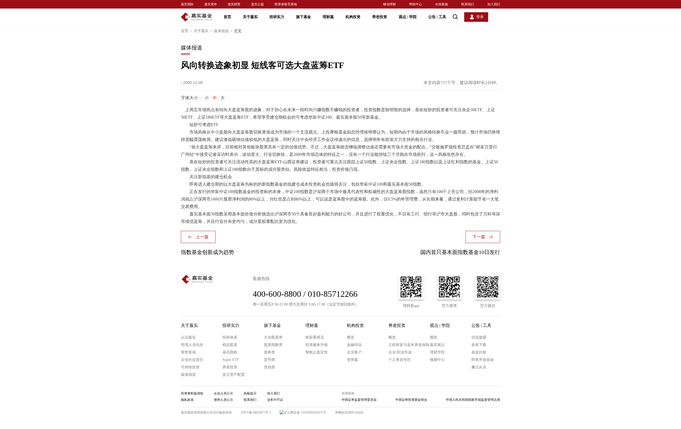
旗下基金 (303, 17)
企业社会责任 (192, 360)
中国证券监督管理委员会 (359, 400)
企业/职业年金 (400, 352)
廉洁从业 (478, 367)
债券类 (269, 352)
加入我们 (493, 4)
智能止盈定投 (316, 352)
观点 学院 (408, 17)
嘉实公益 (257, 4)
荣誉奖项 (188, 352)
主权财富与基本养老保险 (408, 345)
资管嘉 (352, 360)
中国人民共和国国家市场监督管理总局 (473, 400)
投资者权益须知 (192, 393)
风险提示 (250, 393)
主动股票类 (273, 337)
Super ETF (230, 360)
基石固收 (229, 352)
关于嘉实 (250, 17)
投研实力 (276, 17)
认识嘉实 (188, 337)
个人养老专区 (399, 360)
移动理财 (389, 4)
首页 (227, 17)
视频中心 (437, 360)
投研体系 (229, 337)
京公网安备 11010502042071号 (305, 412)
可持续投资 (190, 367)
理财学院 (437, 352)
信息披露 (478, 337)
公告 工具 (437, 17)
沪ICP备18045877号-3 (256, 412)
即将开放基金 (482, 360)
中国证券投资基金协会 (411, 400)
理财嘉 (328, 17)
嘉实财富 (234, 4)
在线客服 (441, 4)
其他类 (269, 367)
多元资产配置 (233, 375)
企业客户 (354, 352)
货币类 (269, 360)
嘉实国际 (187, 4)
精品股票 (229, 345)
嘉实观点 (437, 345)
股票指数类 (273, 345)
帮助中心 (415, 4)
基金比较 (478, 352)
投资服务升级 (316, 345)
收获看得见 (314, 337)
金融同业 (354, 345)
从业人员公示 (223, 393)
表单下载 (478, 345)
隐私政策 (187, 400)
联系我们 (467, 4)
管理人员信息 (192, 345)
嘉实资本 (210, 4)
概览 (350, 337)
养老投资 (379, 17)
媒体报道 (223, 31)
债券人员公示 (223, 400)
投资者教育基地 (286, 4)
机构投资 (353, 17)
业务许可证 (275, 400)
